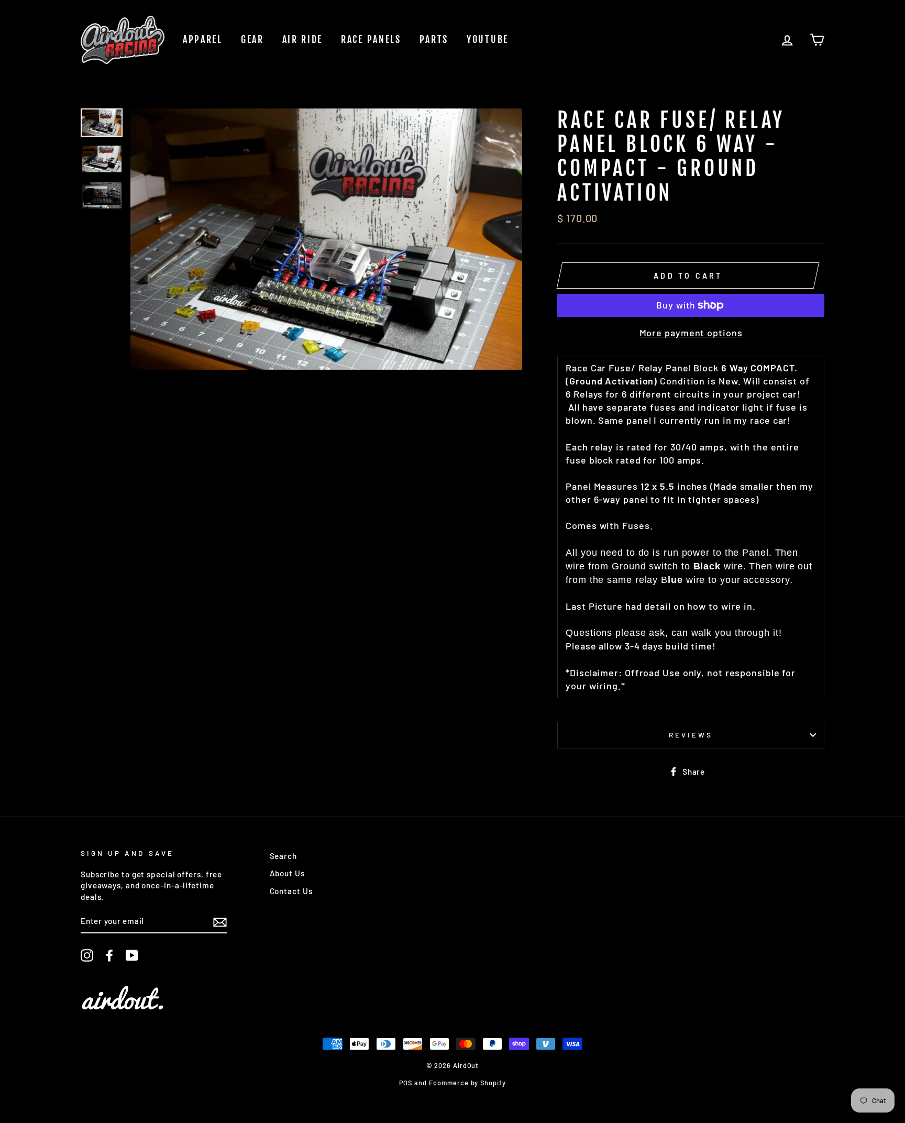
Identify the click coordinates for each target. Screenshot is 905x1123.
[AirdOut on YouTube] (132, 955)
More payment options (691, 332)
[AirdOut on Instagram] (87, 955)
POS (405, 1082)
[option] (326, 239)
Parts (434, 39)
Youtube (488, 39)
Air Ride (302, 39)
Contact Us (291, 891)
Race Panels (371, 39)
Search (283, 856)
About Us (287, 873)
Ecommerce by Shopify (467, 1082)
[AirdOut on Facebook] (109, 955)
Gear (252, 39)
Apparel (203, 39)
